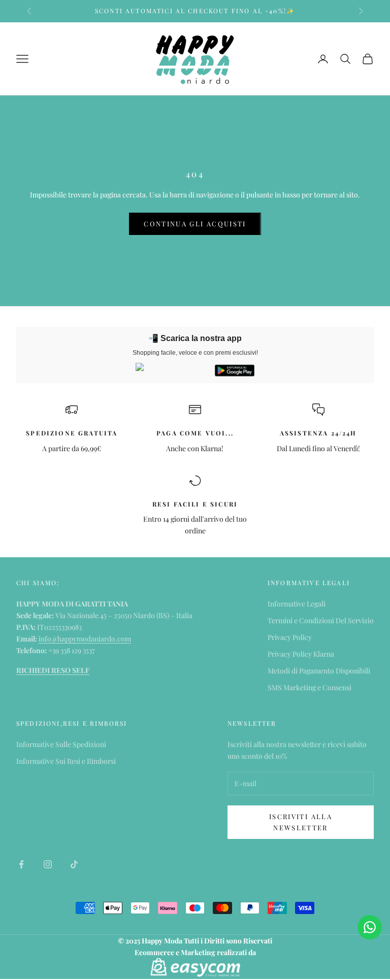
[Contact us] (370, 927)
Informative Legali (297, 604)
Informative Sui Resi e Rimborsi (66, 761)
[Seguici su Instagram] (48, 864)
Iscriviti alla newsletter (300, 821)
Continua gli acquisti (195, 223)
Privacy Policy (290, 637)
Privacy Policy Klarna (301, 654)
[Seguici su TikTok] (74, 864)
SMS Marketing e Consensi (309, 687)
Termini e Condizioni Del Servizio (321, 620)
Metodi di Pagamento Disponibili (319, 670)
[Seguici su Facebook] (21, 864)
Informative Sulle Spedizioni (61, 744)
